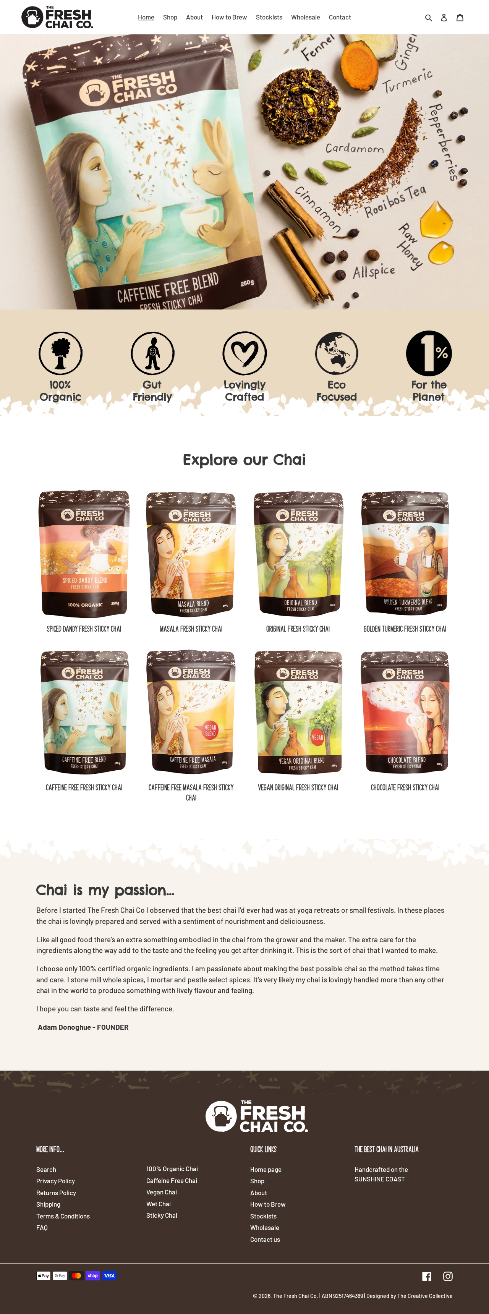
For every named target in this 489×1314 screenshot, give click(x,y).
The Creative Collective (425, 1296)
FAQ (42, 1227)
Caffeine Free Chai (171, 1180)
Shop (257, 1180)
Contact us (265, 1239)
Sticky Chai (161, 1215)
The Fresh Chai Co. (295, 1296)
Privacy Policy (55, 1180)
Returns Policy (56, 1192)
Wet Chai (158, 1203)
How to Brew (268, 1204)
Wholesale (264, 1227)
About (258, 1192)
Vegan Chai (161, 1192)
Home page (266, 1169)
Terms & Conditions (63, 1216)
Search (46, 1169)
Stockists (263, 1216)
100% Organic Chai (172, 1168)
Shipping (48, 1204)
